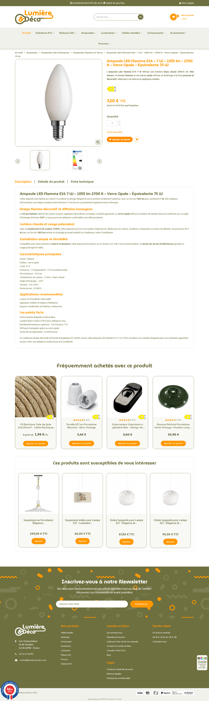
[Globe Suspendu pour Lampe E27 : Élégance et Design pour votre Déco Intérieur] (126, 493)
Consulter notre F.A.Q (116, 650)
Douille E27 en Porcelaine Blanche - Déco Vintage (82, 426)
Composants (66, 642)
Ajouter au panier (121, 139)
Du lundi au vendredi (161, 633)
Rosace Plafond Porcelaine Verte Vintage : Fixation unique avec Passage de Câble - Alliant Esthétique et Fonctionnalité (173, 426)
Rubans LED (66, 655)
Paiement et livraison (116, 637)
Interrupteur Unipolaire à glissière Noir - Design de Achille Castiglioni (127, 426)
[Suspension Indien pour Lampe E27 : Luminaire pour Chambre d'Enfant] (82, 493)
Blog (109, 655)
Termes (118, 699)
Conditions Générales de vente (120, 669)
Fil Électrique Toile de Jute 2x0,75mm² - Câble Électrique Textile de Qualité (35, 426)
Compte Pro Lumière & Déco (119, 646)
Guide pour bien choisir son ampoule (122, 642)
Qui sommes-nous (114, 633)
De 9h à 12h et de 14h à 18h (165, 637)
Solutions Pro (66, 664)
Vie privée (111, 699)
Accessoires (66, 646)
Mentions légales (114, 674)
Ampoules (65, 637)
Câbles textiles (67, 633)
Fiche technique (82, 181)
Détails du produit (51, 181)
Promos (64, 659)
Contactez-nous (159, 642)
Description (23, 181)
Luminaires (65, 650)
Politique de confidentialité (118, 678)
